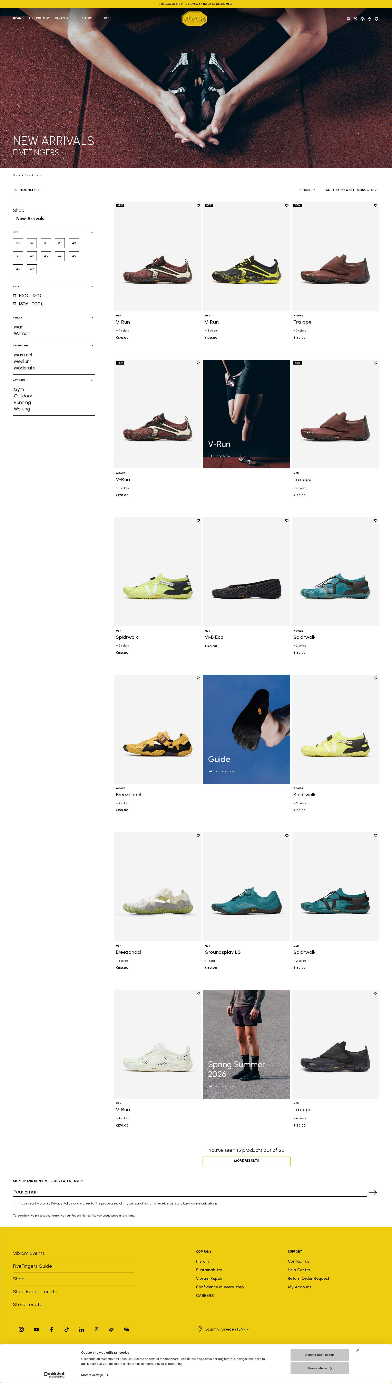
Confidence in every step (220, 1286)
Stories (89, 18)
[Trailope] (335, 256)
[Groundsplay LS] (246, 886)
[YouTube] (36, 1329)
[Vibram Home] (194, 18)
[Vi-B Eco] (246, 571)
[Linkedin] (81, 1329)
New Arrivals (33, 175)
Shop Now (222, 456)
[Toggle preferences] (376, 18)
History (202, 1261)
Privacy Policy (61, 1203)
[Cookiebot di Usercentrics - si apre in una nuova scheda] (54, 1375)
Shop (104, 18)
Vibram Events (29, 1253)
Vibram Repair (209, 1278)
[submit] (373, 1193)
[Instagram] (21, 1329)
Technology (39, 18)
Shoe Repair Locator (36, 1291)
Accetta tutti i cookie (319, 1354)
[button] (222, 1329)
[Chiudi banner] (357, 1350)
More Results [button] (246, 1160)
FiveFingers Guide (33, 1266)
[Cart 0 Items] (369, 19)
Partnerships (66, 18)
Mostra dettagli (92, 1375)
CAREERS (205, 1295)
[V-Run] (158, 256)
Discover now (225, 771)
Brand (18, 18)
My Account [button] (299, 1286)
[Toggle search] (348, 18)
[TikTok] (66, 1329)
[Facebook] (51, 1329)
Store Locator (28, 1304)
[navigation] (61, 18)
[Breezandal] (158, 729)
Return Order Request (309, 1278)
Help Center (299, 1269)
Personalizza (317, 1368)
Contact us (298, 1261)
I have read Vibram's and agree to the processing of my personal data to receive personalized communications (117, 1203)
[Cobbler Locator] (362, 18)
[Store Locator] (355, 18)
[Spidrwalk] (158, 571)
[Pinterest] (96, 1329)
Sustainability (209, 1269)
